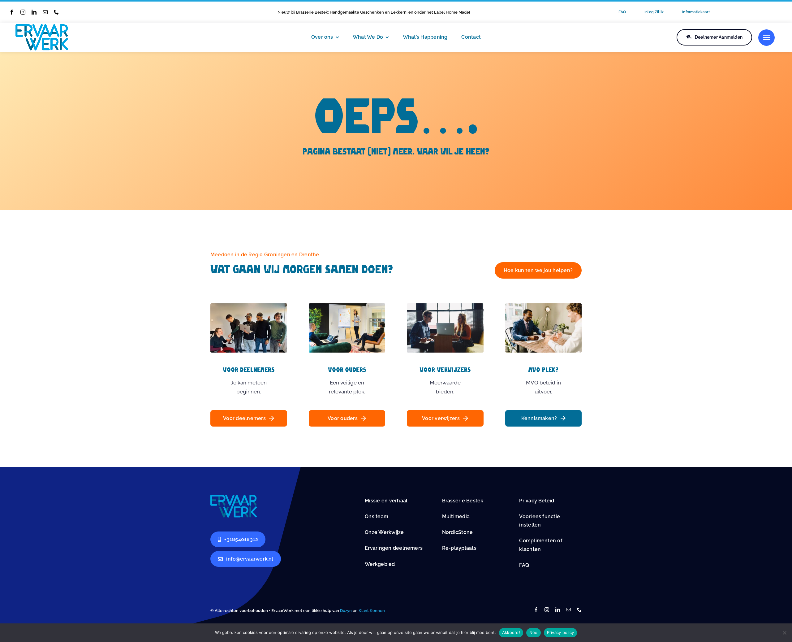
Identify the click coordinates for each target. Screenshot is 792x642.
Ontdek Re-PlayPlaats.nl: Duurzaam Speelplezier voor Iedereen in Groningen (350, 12)
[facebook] (11, 12)
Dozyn (346, 610)
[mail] (45, 12)
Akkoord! (511, 632)
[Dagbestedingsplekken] (233, 497)
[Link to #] (766, 37)
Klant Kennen (372, 610)
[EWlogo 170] (41, 27)
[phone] (56, 12)
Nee (533, 632)
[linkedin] (34, 12)
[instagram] (22, 12)
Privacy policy (560, 632)
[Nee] (784, 633)
